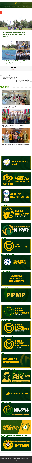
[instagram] (19, 461)
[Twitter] (15, 461)
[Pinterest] (16, 461)
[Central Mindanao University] (16, 4)
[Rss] (12, 461)
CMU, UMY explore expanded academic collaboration (15, 144)
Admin (4, 38)
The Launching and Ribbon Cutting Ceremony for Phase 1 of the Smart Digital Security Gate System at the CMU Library (10, 76)
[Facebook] (13, 461)
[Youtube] (18, 461)
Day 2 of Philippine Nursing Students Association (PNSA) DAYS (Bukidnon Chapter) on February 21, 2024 (22, 82)
